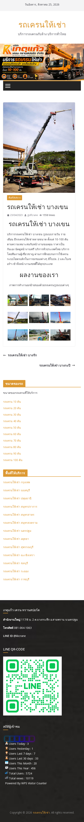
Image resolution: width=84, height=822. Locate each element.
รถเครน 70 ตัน (12, 440)
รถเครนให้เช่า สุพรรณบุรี (18, 547)
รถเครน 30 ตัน (12, 414)
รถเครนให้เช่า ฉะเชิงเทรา (19, 555)
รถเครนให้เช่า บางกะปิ (54, 365)
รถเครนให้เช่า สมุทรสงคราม (20, 522)
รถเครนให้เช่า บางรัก (22, 355)
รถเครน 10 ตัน (12, 401)
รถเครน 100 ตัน (12, 460)
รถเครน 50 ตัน (12, 427)
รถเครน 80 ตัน (12, 447)
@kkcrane (19, 636)
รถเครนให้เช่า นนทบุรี (16, 490)
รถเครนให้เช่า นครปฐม (17, 531)
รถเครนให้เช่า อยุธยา (16, 539)
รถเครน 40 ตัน (12, 421)
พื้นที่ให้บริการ (15, 197)
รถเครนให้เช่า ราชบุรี (16, 579)
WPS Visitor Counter (34, 783)
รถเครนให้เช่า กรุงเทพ (16, 482)
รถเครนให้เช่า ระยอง (16, 571)
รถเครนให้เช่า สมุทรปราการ (20, 506)
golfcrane (32, 215)
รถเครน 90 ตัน (12, 453)
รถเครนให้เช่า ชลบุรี (15, 563)
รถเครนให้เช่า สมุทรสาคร (18, 514)
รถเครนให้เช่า (42, 24)
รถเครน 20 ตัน (12, 408)
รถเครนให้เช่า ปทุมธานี (17, 498)
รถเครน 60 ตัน (12, 434)
